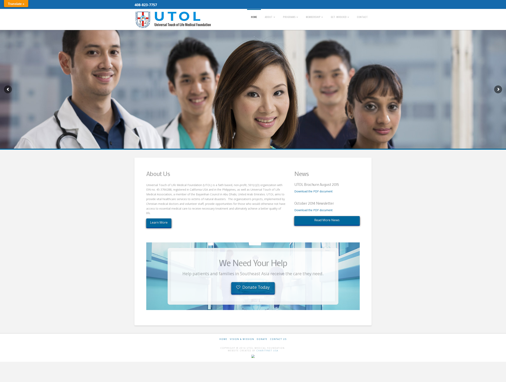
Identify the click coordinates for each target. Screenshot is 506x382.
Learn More (159, 222)
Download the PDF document (313, 191)
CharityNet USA (267, 350)
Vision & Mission (242, 339)
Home (223, 339)
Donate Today (256, 287)
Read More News (327, 220)
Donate (262, 339)
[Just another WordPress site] (173, 19)
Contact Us (278, 339)
